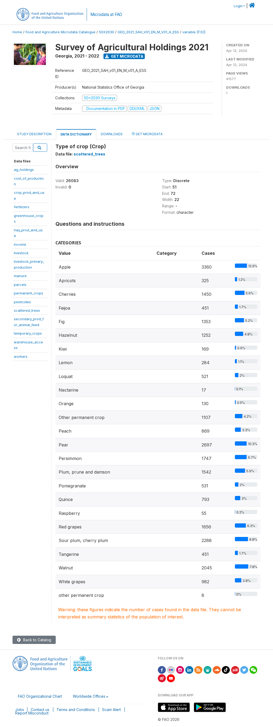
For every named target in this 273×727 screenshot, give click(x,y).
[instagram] (180, 669)
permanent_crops (28, 293)
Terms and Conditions (76, 709)
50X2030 (106, 32)
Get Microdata (126, 56)
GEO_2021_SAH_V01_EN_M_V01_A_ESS (148, 32)
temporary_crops (28, 333)
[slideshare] (208, 669)
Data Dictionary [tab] (76, 134)
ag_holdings (24, 169)
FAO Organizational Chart (40, 696)
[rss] (198, 669)
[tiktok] (226, 669)
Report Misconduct (32, 713)
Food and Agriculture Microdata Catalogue (60, 32)
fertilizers (21, 207)
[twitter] (244, 669)
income (20, 244)
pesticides (22, 302)
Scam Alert (111, 709)
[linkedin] (189, 669)
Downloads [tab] (112, 134)
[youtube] (171, 678)
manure (20, 276)
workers (20, 356)
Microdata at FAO (106, 14)
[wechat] (254, 669)
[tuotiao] (235, 669)
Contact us (40, 709)
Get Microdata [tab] (149, 134)
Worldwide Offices (89, 696)
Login (238, 6)
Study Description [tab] (34, 134)
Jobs (19, 709)
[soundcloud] (217, 669)
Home (17, 32)
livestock (21, 253)
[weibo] (162, 678)
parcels (20, 284)
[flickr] (171, 669)
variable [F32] (193, 32)
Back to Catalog (36, 640)
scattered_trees (27, 310)
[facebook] (162, 669)
